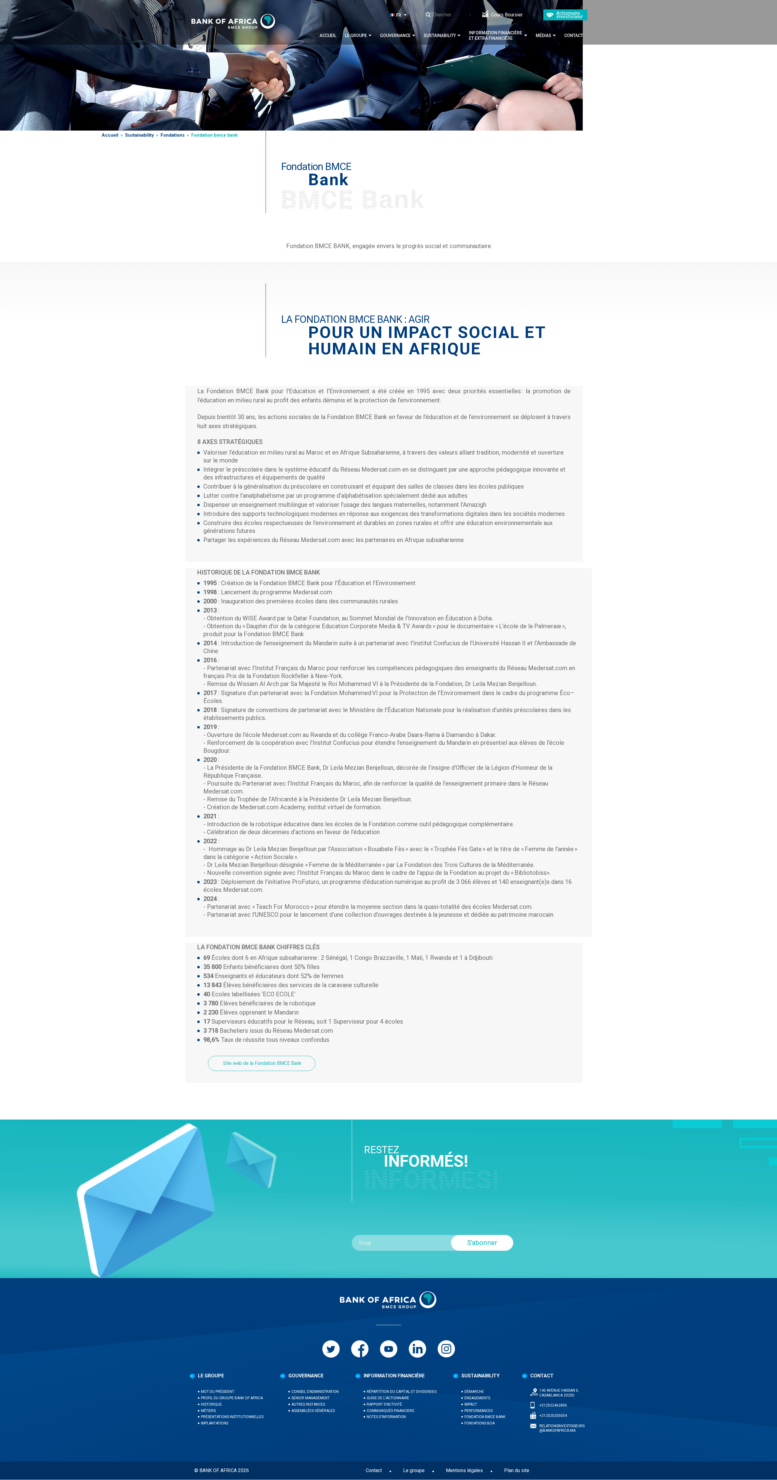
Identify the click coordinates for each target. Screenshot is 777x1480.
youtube (388, 1349)
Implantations (214, 1423)
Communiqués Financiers (390, 1411)
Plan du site (516, 1470)
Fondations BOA (479, 1423)
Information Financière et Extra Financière (495, 35)
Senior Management (310, 1398)
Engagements (477, 1398)
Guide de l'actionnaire (388, 1398)
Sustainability (440, 35)
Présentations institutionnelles (232, 1417)
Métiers (208, 1411)
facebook (359, 1349)
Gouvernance (395, 35)
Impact (470, 1404)
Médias (543, 35)
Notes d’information (386, 1417)
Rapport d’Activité (384, 1404)
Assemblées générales (313, 1411)
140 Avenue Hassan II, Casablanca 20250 (559, 1392)
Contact (573, 35)
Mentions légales (464, 1470)
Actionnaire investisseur (569, 14)
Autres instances (308, 1404)
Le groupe (356, 35)
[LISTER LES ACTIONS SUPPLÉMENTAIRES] (406, 14)
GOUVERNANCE (306, 1376)
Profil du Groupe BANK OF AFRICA (232, 1398)
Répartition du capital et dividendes (401, 1392)
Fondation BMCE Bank (484, 1417)
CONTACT (542, 1376)
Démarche (474, 1392)
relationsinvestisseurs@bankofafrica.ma (562, 1428)
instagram (446, 1349)
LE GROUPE (211, 1376)
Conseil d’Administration (315, 1392)
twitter (331, 1349)
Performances (478, 1411)
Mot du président (217, 1392)
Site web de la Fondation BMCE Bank (261, 1063)
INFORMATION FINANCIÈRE (394, 1376)
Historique (211, 1404)
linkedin (417, 1349)
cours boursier (507, 15)
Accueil (328, 35)
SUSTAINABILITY (480, 1376)
